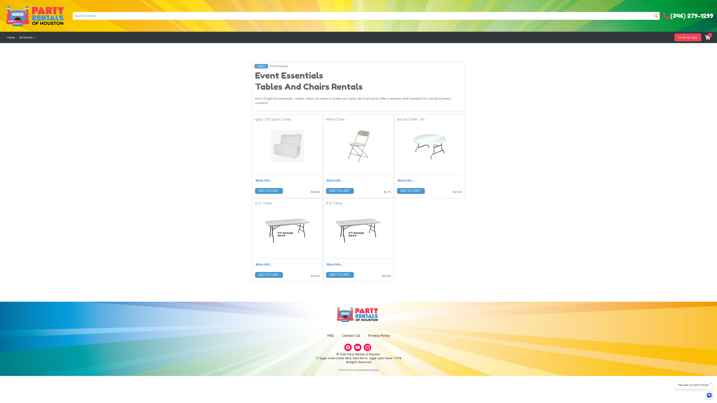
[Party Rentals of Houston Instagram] (367, 347)
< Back (261, 66)
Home (11, 37)
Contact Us (351, 335)
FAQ (330, 335)
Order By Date (687, 37)
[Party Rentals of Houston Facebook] (348, 347)
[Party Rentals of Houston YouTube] (357, 347)
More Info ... (264, 180)
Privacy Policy (379, 335)
